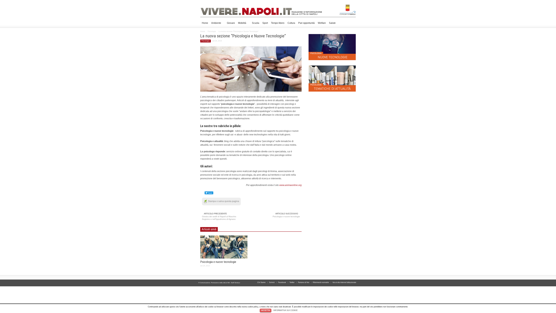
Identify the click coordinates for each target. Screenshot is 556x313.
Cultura (291, 23)
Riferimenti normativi (321, 282)
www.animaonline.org (290, 185)
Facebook (282, 282)
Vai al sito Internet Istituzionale (344, 282)
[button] (353, 22)
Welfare (322, 23)
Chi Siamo (261, 282)
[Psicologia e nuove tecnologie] (223, 247)
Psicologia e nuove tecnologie (286, 216)
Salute (332, 23)
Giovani (231, 23)
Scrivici (272, 282)
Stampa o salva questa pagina (223, 201)
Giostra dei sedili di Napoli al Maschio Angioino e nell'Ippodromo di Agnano (219, 217)
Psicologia (212, 31)
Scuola (255, 23)
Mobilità (241, 24)
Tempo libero (277, 23)
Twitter (292, 282)
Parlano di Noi (303, 282)
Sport (265, 23)
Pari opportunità (306, 23)
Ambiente (215, 24)
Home (205, 23)
